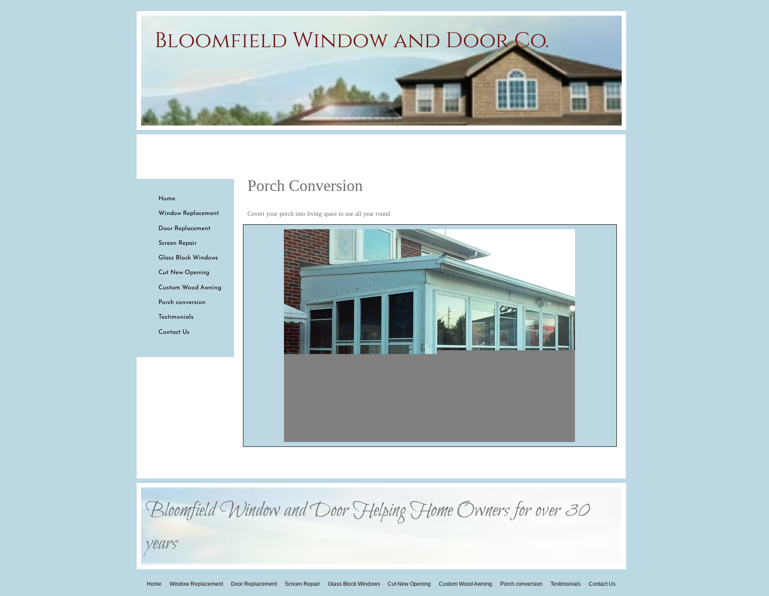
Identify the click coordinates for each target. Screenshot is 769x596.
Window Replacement (188, 213)
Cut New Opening (183, 272)
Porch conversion (182, 302)
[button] (429, 335)
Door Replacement (184, 228)
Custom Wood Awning (189, 287)
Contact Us (174, 332)
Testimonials (176, 317)
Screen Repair (177, 243)
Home (166, 198)
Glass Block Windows (188, 258)
